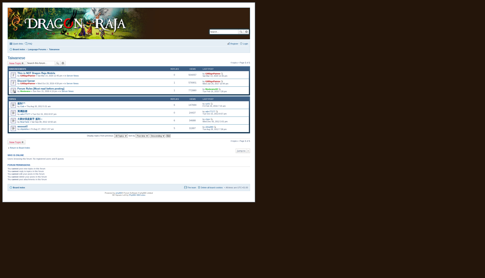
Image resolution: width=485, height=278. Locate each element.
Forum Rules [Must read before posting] (40, 88)
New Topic (15, 63)
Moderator (25, 91)
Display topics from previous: (100, 136)
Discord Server (26, 80)
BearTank (24, 122)
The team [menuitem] (191, 187)
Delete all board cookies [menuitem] (212, 187)
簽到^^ (21, 103)
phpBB (119, 193)
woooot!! (22, 126)
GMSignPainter (27, 76)
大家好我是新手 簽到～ (30, 119)
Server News (73, 76)
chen (207, 119)
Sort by (132, 136)
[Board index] (86, 23)
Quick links (18, 44)
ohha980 (209, 127)
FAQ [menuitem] (30, 44)
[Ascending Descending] (158, 136)
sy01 (207, 104)
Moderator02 (211, 89)
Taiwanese (16, 58)
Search (241, 32)
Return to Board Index (20, 148)
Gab (22, 106)
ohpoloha (24, 129)
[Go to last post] (222, 73)
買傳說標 (22, 111)
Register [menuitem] (234, 44)
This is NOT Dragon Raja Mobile (36, 73)
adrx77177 (25, 114)
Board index (19, 187)
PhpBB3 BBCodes (137, 195)
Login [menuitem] (245, 44)
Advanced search (246, 32)
